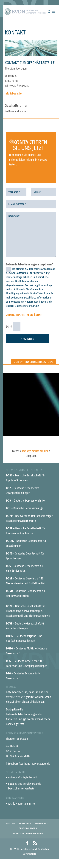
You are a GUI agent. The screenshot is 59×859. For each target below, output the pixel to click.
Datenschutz (42, 823)
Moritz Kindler (40, 451)
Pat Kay (26, 451)
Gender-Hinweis (28, 828)
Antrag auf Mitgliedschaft (22, 777)
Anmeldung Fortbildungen (28, 833)
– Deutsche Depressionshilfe (25, 500)
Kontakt (10, 823)
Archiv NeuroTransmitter (22, 803)
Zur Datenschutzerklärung (24, 315)
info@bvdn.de (13, 93)
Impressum (25, 823)
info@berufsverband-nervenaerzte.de (28, 763)
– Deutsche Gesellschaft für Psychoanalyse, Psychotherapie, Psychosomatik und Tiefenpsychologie (28, 611)
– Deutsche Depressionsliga (24, 508)
